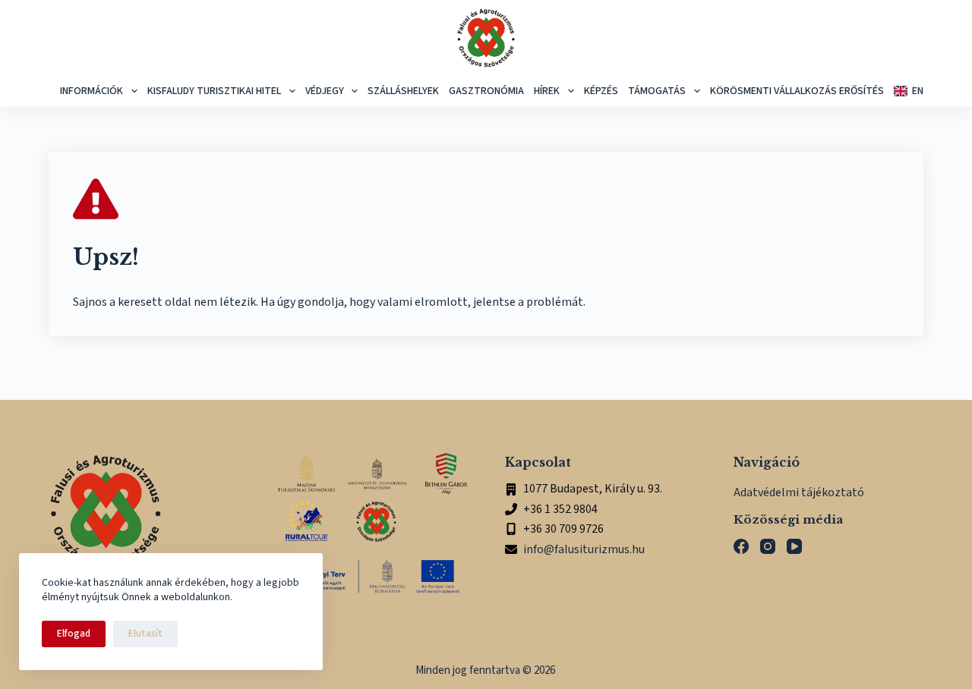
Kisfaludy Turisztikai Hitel (214, 91)
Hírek (547, 91)
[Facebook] (741, 546)
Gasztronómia (486, 91)
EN (917, 91)
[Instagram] (767, 546)
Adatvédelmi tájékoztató (799, 492)
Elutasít (145, 633)
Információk (91, 91)
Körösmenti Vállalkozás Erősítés (797, 91)
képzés (601, 91)
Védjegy (324, 91)
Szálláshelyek (403, 91)
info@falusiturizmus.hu (584, 549)
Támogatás (657, 91)
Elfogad (73, 633)
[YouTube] (794, 546)
